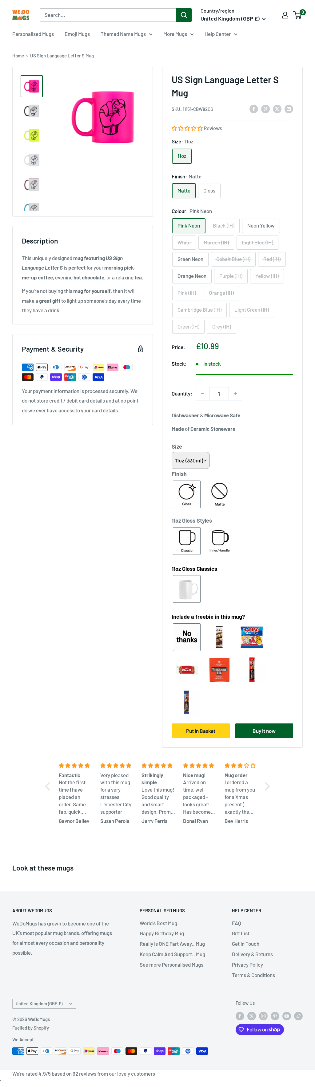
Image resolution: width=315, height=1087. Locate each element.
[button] (188, 128)
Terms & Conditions (253, 975)
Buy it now (264, 731)
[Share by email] (289, 108)
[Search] (184, 15)
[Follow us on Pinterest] (275, 1015)
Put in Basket (200, 731)
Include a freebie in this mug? (208, 616)
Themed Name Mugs (123, 34)
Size (177, 446)
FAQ (236, 923)
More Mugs (175, 34)
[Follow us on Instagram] (263, 1015)
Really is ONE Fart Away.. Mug (172, 944)
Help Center (218, 34)
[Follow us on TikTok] (298, 1015)
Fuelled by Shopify (30, 1028)
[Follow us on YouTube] (286, 1015)
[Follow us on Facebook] (240, 1015)
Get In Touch (245, 944)
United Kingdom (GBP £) (39, 1003)
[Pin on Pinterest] (265, 108)
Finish (179, 473)
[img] (76, 765)
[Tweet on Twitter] (277, 108)
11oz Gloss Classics (194, 568)
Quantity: (182, 393)
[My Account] (285, 15)
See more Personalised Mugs (171, 964)
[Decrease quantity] (202, 393)
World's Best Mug (158, 923)
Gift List (240, 933)
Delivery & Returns (252, 954)
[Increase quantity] (235, 393)
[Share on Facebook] (253, 108)
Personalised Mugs (33, 34)
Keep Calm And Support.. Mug (172, 954)
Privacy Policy (247, 964)
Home (18, 55)
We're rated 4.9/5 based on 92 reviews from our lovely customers (83, 1073)
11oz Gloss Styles (192, 520)
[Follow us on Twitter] (251, 1015)
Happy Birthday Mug (162, 933)
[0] (297, 15)
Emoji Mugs (77, 34)
